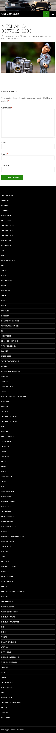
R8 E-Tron (5, 562)
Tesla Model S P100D (9, 421)
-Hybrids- (5, 200)
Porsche (5, 406)
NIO (2, 627)
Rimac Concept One (9, 341)
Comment (6, 107)
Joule (3, 391)
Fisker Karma (7, 221)
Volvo (4, 637)
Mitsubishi (5, 717)
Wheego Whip (7, 522)
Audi (3, 557)
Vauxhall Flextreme (10, 361)
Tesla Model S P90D (9, 416)
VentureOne (6, 476)
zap (2, 692)
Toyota (4, 411)
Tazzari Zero (6, 511)
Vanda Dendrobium (9, 612)
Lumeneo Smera (8, 501)
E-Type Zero (6, 652)
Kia (2, 426)
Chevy (4, 471)
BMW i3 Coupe (7, 291)
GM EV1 (4, 672)
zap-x (3, 451)
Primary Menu (52, 14)
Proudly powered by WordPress (12, 730)
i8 (2, 331)
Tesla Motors (7, 195)
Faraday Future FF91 (10, 622)
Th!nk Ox (5, 446)
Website (5, 165)
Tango (4, 271)
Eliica (3, 461)
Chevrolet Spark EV (9, 567)
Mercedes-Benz (7, 577)
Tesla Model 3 (7, 231)
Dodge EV (5, 316)
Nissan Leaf (6, 216)
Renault (4, 587)
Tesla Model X (7, 236)
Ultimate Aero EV (8, 346)
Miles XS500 (6, 356)
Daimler (4, 351)
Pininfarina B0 (7, 517)
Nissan (4, 301)
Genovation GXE (8, 582)
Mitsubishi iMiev (8, 261)
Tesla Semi (5, 667)
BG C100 (4, 276)
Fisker (4, 266)
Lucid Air (5, 431)
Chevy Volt (6, 241)
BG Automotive (8, 687)
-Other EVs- (6, 210)
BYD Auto (5, 311)
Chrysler (5, 376)
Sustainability (7, 441)
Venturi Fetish (7, 491)
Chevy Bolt (6, 336)
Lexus (3, 572)
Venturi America (8, 542)
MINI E (3, 256)
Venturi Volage (8, 386)
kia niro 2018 (6, 697)
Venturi (4, 712)
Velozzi (4, 381)
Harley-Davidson (8, 642)
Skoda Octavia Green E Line (12, 537)
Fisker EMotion (7, 436)
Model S (4, 205)
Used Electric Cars (9, 662)
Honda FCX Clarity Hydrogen (14, 396)
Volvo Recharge (8, 527)
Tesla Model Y (7, 602)
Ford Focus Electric (10, 321)
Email (4, 154)
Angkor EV (6, 547)
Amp (3, 251)
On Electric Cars (10, 13)
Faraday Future (8, 617)
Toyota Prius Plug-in (10, 326)
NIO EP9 (4, 632)
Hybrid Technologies (10, 371)
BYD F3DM (5, 401)
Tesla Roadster (7, 226)
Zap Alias (5, 456)
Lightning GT (7, 246)
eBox (3, 466)
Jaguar (4, 647)
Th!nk (4, 481)
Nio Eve (4, 597)
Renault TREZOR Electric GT (13, 592)
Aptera (4, 366)
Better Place (6, 281)
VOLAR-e (4, 552)
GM (2, 486)
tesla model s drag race (11, 702)
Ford (3, 286)
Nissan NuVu (6, 496)
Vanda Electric (7, 607)
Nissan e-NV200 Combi (10, 657)
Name (4, 142)
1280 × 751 (26, 36)
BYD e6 (4, 532)
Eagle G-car (6, 506)
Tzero (4, 677)
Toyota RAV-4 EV (8, 682)
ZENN (3, 296)
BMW (3, 306)
